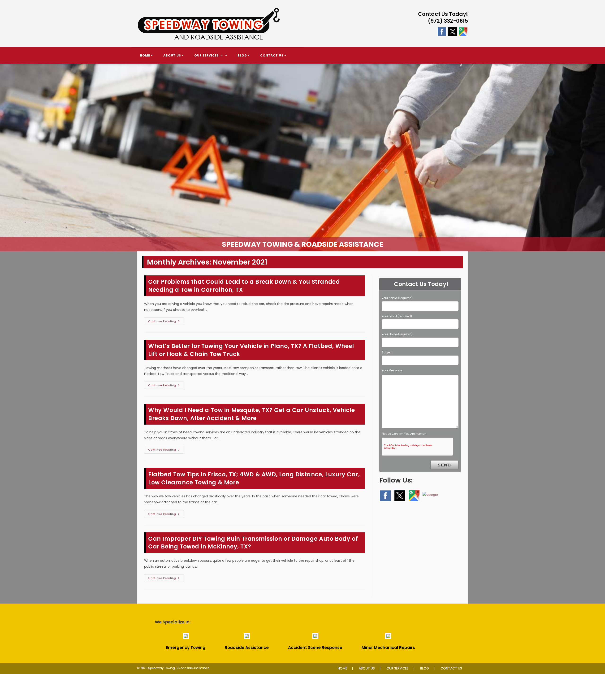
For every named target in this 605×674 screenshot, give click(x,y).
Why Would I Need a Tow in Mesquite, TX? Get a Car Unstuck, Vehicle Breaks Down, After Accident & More (251, 414)
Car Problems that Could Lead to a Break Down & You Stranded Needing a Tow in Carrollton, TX (244, 286)
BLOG (424, 668)
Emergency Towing (185, 647)
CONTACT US (451, 668)
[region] (302, 157)
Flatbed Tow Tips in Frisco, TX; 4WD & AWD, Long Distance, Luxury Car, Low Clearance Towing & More (254, 478)
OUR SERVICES (397, 668)
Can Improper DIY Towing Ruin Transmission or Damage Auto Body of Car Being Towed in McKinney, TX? (253, 543)
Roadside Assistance (247, 647)
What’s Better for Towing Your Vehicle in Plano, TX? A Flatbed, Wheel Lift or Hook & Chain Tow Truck (251, 350)
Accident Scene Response (315, 647)
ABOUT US (367, 668)
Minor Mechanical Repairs (388, 647)
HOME (342, 668)
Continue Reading (166, 322)
